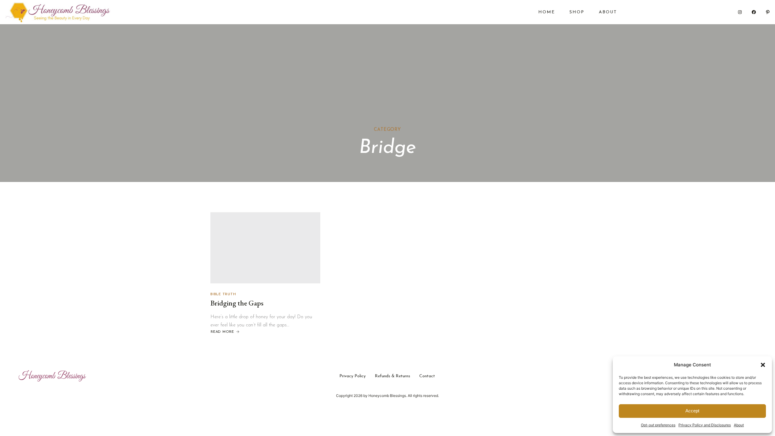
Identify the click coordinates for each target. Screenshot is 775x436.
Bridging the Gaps (236, 303)
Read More (222, 332)
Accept (692, 410)
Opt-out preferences (658, 425)
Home (546, 12)
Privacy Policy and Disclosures (704, 425)
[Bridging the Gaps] (265, 247)
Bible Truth (223, 294)
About (739, 425)
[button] (763, 365)
